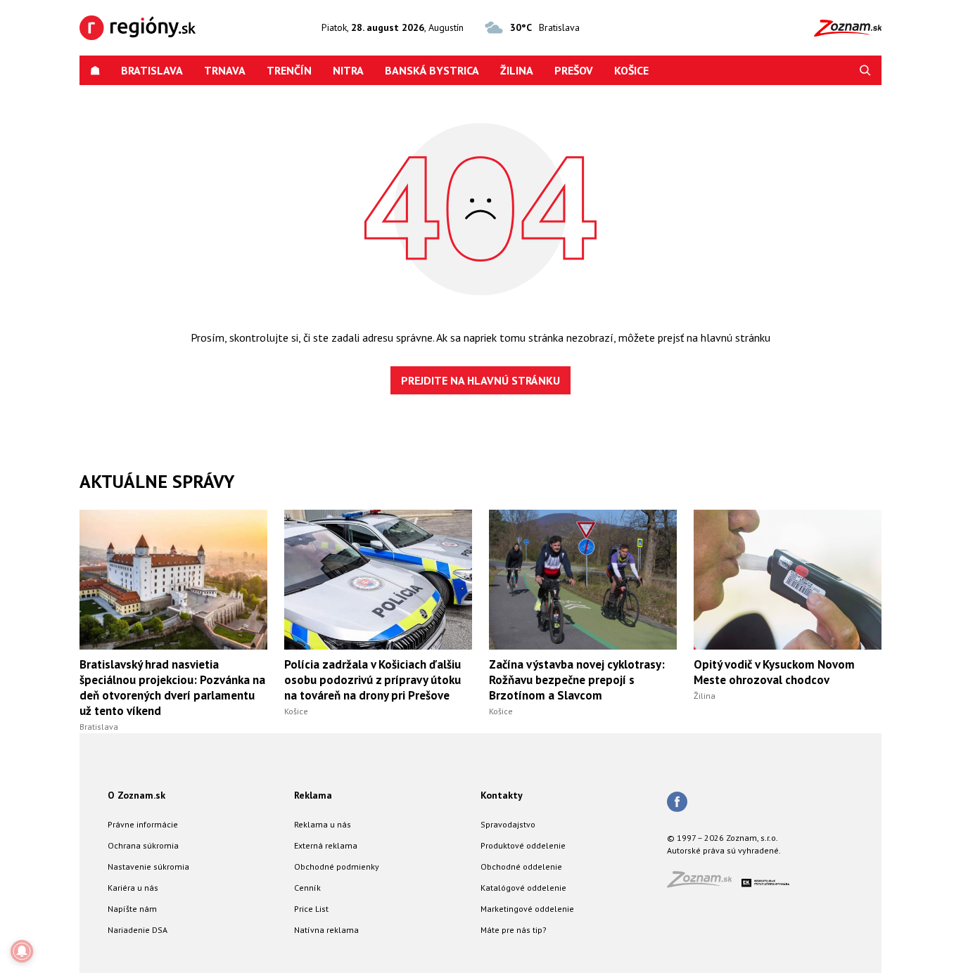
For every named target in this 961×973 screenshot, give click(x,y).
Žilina (516, 70)
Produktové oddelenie (523, 845)
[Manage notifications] (22, 951)
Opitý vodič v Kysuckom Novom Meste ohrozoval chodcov (774, 672)
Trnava (225, 70)
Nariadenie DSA (137, 929)
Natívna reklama (326, 929)
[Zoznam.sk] (704, 883)
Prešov (573, 70)
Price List (311, 908)
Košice (631, 70)
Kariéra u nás (133, 887)
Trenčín (289, 70)
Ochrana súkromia (143, 845)
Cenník (307, 887)
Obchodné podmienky (336, 866)
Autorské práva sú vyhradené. (724, 850)
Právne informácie (143, 824)
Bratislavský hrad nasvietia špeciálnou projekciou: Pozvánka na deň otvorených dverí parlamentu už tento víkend (172, 688)
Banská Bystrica (432, 70)
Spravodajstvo (507, 824)
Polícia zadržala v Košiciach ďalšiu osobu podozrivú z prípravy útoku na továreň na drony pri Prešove (372, 680)
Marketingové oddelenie (527, 908)
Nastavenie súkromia (148, 866)
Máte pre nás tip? (513, 929)
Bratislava (152, 70)
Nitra (348, 70)
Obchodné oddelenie (521, 866)
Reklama (313, 795)
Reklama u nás (322, 824)
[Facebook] (677, 803)
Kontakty (501, 795)
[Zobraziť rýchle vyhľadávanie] (865, 70)
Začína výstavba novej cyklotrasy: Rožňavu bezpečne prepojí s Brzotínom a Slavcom (577, 680)
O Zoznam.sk (136, 795)
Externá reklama (325, 845)
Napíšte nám (132, 908)
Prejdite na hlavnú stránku (480, 380)
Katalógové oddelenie (523, 887)
